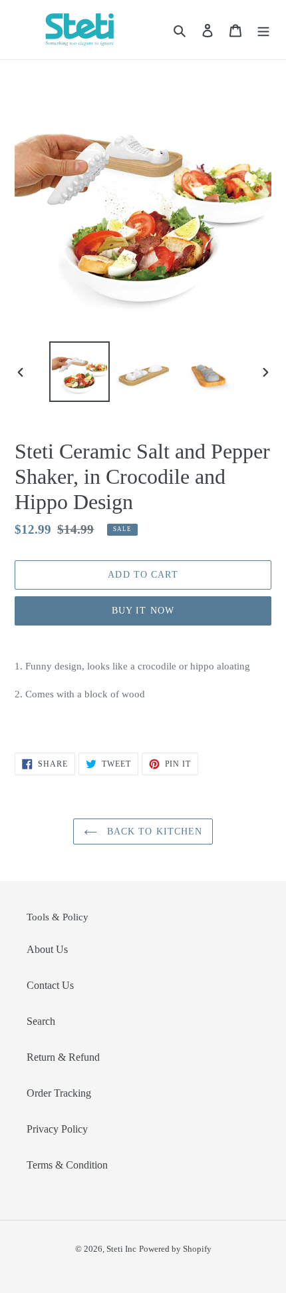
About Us (47, 949)
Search (41, 1021)
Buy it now (143, 611)
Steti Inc (121, 1249)
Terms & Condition (67, 1165)
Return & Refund (63, 1057)
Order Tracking (59, 1093)
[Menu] (263, 29)
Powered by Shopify (175, 1249)
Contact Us (50, 985)
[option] (80, 371)
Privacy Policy (57, 1129)
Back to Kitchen (153, 831)
